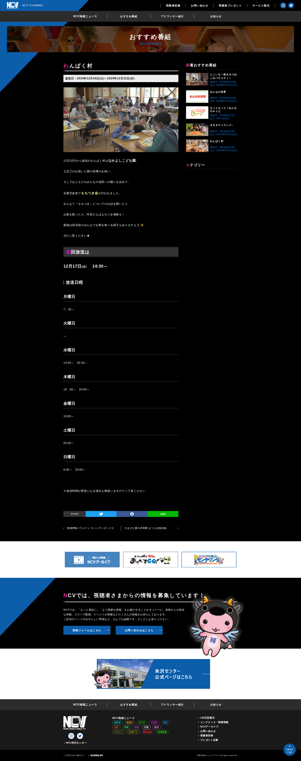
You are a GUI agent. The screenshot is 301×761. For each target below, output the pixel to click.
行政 (146, 727)
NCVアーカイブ (209, 726)
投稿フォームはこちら (87, 630)
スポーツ (133, 732)
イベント (118, 732)
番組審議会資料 (96, 755)
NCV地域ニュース (85, 16)
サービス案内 (261, 5)
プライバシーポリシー (75, 755)
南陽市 (129, 722)
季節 (165, 722)
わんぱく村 (216, 141)
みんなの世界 (218, 91)
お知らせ (216, 16)
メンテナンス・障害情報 (214, 722)
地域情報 (162, 732)
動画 (156, 727)
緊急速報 (147, 732)
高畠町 (142, 722)
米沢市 (117, 722)
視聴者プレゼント (230, 5)
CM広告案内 (207, 717)
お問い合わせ (199, 5)
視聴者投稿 (173, 5)
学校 (126, 727)
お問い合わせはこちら (139, 630)
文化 (116, 727)
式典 (136, 727)
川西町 (154, 722)
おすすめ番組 (128, 16)
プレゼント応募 (209, 740)
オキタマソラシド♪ (221, 125)
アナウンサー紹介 (172, 16)
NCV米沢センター (76, 742)
